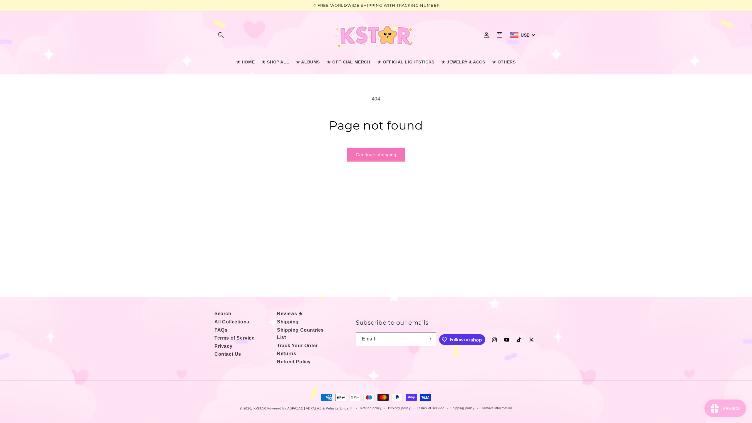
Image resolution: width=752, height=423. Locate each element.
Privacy (223, 346)
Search (222, 313)
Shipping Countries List (300, 334)
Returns (286, 353)
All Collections (231, 321)
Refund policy (371, 408)
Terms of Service (234, 337)
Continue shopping (376, 154)
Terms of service (430, 408)
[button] (220, 34)
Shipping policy (462, 408)
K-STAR (260, 408)
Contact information (496, 408)
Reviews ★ (290, 313)
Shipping (288, 321)
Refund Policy (294, 361)
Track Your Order (297, 345)
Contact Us (227, 354)
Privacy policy (399, 408)
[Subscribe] (429, 339)
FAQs (220, 330)
